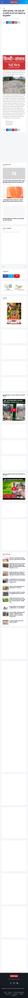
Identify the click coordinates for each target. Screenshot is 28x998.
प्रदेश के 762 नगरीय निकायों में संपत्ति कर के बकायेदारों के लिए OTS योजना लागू (17, 587)
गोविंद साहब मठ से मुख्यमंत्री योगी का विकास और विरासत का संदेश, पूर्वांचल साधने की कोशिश (17, 558)
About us (10, 992)
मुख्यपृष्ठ (4, 8)
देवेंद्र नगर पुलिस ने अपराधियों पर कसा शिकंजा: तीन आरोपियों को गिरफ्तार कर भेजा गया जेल (17, 593)
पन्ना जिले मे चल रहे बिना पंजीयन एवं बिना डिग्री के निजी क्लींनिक (16, 621)
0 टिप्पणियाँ (17, 18)
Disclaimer (15, 994)
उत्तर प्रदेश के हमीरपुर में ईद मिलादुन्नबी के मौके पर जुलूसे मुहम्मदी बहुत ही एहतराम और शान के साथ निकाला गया (14, 181)
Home (5, 992)
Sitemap (21, 994)
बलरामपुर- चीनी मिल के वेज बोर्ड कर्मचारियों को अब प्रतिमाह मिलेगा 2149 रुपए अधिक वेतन (17, 607)
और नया (3, 266)
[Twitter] (10, 22)
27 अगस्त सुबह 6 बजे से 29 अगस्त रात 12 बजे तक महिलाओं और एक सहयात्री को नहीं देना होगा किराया (13, 200)
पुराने (25, 266)
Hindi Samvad (13, 988)
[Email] (16, 22)
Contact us (14, 995)
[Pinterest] (13, 22)
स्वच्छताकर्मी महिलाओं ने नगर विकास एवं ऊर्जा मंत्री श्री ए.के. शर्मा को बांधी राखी (13, 219)
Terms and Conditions (19, 992)
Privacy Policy (8, 994)
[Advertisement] (14, 41)
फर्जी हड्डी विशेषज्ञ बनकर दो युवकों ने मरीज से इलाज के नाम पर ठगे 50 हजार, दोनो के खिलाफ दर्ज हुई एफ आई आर (17, 581)
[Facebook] (7, 22)
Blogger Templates (13, 989)
